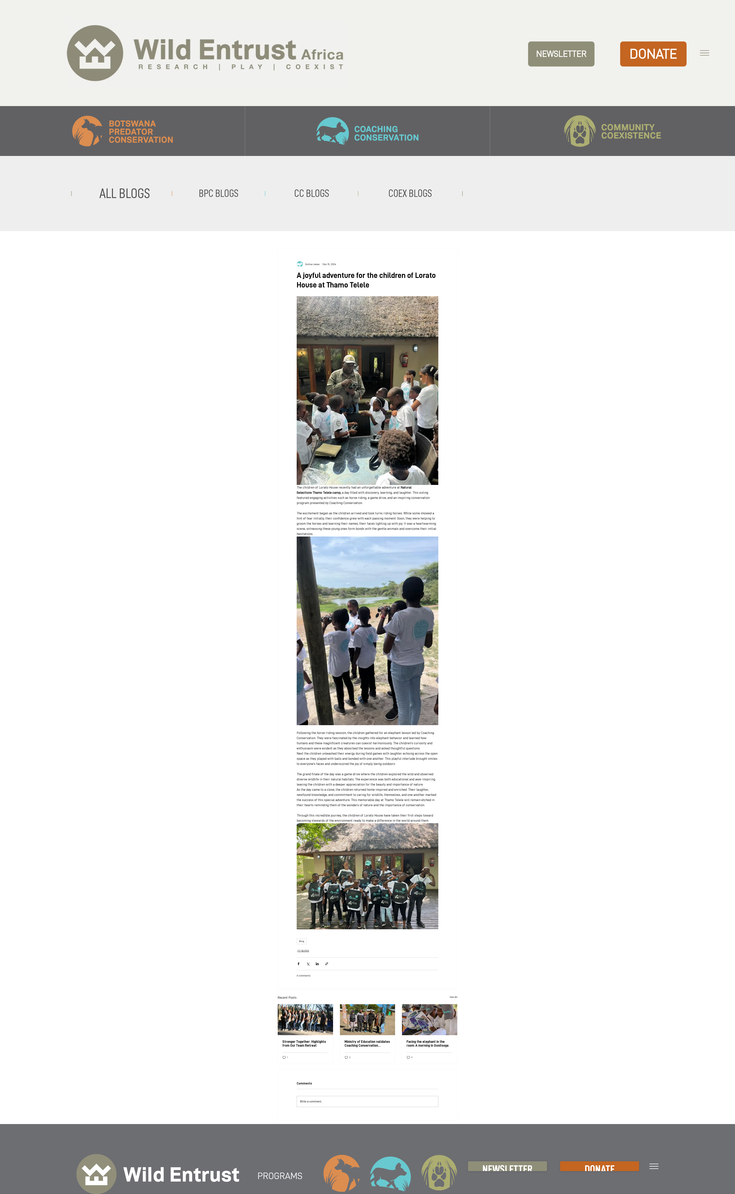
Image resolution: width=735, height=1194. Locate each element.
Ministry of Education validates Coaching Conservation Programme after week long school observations (367, 1043)
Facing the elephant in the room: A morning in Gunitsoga (427, 1043)
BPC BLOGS (218, 193)
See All (453, 997)
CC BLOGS (303, 950)
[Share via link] (326, 964)
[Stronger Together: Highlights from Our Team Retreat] (305, 1019)
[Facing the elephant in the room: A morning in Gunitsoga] (429, 1019)
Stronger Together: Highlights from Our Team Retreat (304, 1043)
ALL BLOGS (124, 193)
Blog (301, 941)
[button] (561, 54)
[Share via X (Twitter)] (308, 964)
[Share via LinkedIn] (317, 964)
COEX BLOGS (410, 193)
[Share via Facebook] (298, 964)
